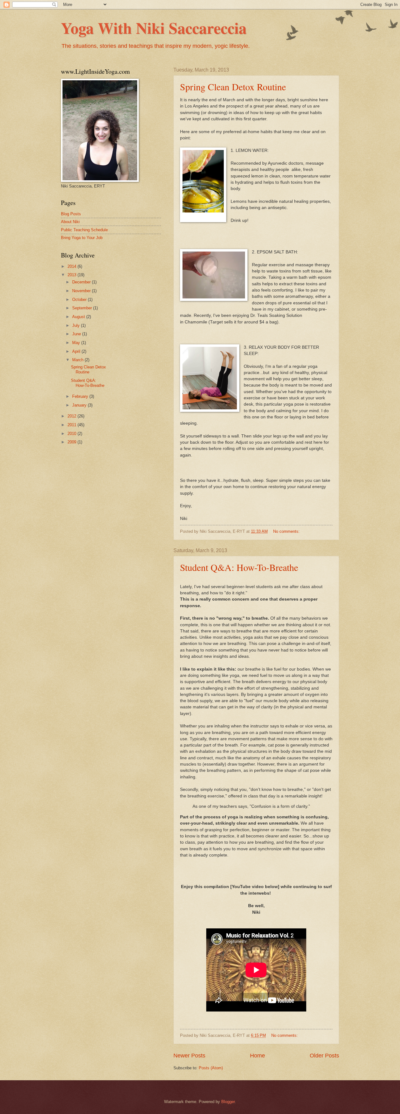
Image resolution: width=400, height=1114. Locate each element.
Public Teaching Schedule (84, 229)
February (80, 396)
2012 (73, 416)
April (77, 351)
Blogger (228, 1101)
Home (257, 1055)
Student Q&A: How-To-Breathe (239, 567)
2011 (73, 424)
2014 (73, 266)
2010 (73, 433)
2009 (73, 442)
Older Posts (324, 1055)
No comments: (287, 531)
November (82, 290)
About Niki (70, 221)
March (78, 359)
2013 (73, 274)
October (80, 299)
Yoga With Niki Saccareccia (154, 27)
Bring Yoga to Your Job (81, 237)
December (82, 282)
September (82, 308)
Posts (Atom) (211, 1068)
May (76, 342)
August (79, 316)
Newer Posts (189, 1055)
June (77, 334)
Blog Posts (71, 214)
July (76, 325)
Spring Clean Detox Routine (233, 86)
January (80, 405)
